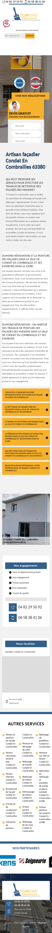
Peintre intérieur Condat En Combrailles (11, 778)
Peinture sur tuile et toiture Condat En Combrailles (44, 759)
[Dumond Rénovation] (26, 14)
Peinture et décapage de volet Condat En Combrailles (27, 750)
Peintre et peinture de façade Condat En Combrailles (11, 741)
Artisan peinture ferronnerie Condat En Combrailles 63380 (44, 815)
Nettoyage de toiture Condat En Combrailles (27, 781)
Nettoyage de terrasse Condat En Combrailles (27, 826)
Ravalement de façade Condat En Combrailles (11, 793)
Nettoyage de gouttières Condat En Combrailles (44, 741)
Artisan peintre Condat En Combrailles (27, 811)
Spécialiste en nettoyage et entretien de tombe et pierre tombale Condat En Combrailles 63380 (44, 786)
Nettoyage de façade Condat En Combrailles (27, 766)
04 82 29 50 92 (14, 1)
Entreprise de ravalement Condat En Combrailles (11, 810)
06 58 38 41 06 (36, 1)
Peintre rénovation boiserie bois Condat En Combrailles (11, 760)
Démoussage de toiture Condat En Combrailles (27, 796)
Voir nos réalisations (30, 95)
